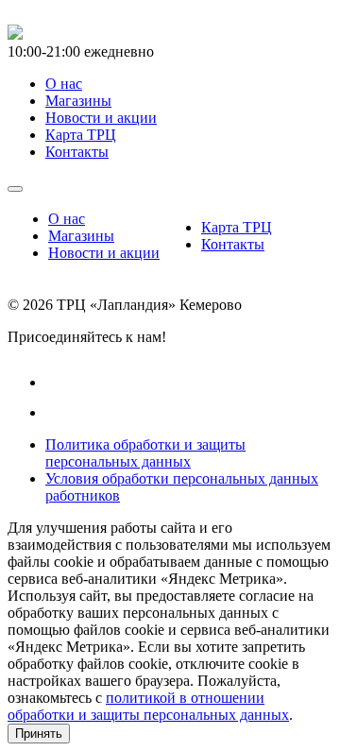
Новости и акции (104, 253)
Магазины (81, 236)
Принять (38, 733)
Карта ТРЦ (236, 227)
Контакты (232, 244)
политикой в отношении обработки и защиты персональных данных (148, 706)
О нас (66, 219)
